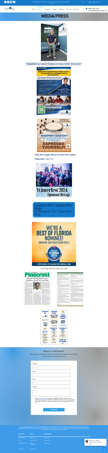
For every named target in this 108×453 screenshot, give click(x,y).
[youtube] (11, 2)
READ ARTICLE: (32, 63)
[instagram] (5, 2)
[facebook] (8, 2)
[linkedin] (14, 2)
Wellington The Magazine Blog (53, 209)
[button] (21, 448)
